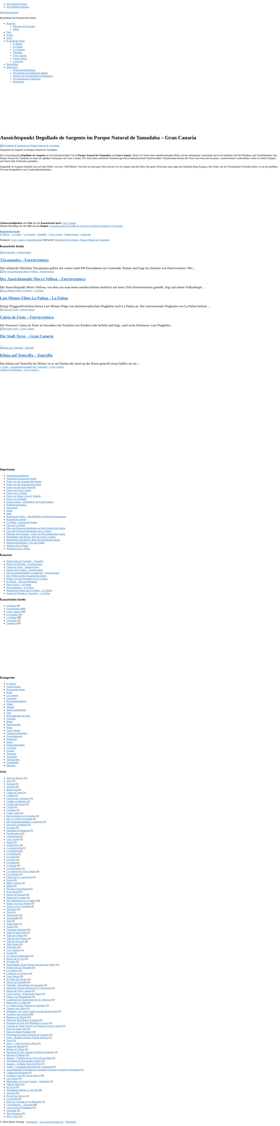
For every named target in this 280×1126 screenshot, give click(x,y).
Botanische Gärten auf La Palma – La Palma (29, 590)
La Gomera (29, 234)
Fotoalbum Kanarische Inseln (21, 478)
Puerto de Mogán (15, 1046)
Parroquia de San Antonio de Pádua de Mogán (30, 1052)
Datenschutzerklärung (17, 475)
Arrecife (10, 786)
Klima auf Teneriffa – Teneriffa (26, 355)
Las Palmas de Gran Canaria (21, 871)
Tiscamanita (12, 918)
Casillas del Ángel (15, 804)
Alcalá (9, 953)
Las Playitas (12, 874)
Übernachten (13, 759)
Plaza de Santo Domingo (19, 1031)
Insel (8, 513)
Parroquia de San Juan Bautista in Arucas (27, 1023)
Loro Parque (12, 976)
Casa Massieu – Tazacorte (19, 1104)
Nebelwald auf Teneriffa (18, 967)
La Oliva (11, 859)
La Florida (11, 853)
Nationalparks (13, 724)
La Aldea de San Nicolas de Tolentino (25, 1005)
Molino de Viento (15, 1049)
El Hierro (5, 234)
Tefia (9, 912)
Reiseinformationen (16, 701)
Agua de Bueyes (14, 778)
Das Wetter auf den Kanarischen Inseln (26, 575)
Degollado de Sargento (66, 240)
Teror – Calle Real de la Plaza (21, 1043)
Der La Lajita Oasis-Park (19, 818)
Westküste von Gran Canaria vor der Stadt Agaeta (31, 1011)
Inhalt (9, 510)
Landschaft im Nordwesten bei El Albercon (28, 999)
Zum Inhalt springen (16, 4)
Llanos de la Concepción (19, 877)
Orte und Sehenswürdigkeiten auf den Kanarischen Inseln (35, 528)
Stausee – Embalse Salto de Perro (23, 1063)
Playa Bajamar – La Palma (20, 587)
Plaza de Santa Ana (16, 1028)
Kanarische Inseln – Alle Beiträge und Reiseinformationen (36, 516)
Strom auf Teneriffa (16, 982)
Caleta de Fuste (14, 792)
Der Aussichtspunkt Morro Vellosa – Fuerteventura (42, 279)
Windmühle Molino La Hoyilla (22, 1090)
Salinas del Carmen (16, 897)
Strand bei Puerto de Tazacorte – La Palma (28, 593)
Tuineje (10, 926)
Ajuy (9, 781)
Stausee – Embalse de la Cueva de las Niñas (29, 1058)
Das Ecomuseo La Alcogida (20, 816)
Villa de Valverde (15, 941)
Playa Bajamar (13, 1113)
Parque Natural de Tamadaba (94, 240)
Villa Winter (12, 944)
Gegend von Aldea (16, 1008)
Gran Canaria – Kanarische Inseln (23, 993)
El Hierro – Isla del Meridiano (21, 581)
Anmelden (70, 1121)
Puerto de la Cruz (15, 958)
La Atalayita (12, 851)
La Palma (16, 234)
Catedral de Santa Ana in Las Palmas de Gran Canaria (34, 1026)
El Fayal (10, 1087)
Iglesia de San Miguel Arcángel (22, 1020)
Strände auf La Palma (17, 545)
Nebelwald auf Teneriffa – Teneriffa (24, 561)
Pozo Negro (12, 891)
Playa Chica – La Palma (18, 584)
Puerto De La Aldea (16, 1002)
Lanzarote (86, 234)
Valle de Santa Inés (16, 932)
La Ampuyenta (14, 848)
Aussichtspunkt (34, 240)
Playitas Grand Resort (17, 888)
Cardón (10, 795)
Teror (9, 1040)
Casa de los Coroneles (17, 798)
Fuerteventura (71, 234)
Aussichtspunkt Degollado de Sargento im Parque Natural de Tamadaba (86, 226)
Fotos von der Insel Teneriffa (21, 487)
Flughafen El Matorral (17, 830)
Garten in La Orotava (17, 973)
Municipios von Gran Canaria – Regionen (27, 1081)
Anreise (10, 750)
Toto (8, 921)
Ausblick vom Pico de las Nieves (23, 1075)
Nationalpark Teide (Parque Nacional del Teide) (30, 964)
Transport (11, 753)
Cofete (9, 807)
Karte (9, 692)
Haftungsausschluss (16, 504)
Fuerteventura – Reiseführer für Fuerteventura (29, 502)
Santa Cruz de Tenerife (18, 906)
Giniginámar (12, 836)
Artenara (10, 1093)
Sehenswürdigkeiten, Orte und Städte (25, 542)
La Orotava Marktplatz (18, 956)
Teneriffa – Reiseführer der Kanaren (24, 985)
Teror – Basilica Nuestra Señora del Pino (27, 1037)
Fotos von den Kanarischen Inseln (23, 481)
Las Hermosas (13, 868)
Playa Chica (12, 1116)
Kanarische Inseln (9, 12)
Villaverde (11, 947)
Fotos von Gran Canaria (18, 490)
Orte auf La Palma (15, 525)
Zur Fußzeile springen (17, 7)
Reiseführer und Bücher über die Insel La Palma (31, 537)
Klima (9, 721)
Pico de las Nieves (15, 1096)
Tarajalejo (11, 909)
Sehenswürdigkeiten (16, 733)
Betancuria (12, 789)
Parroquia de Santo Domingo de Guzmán (27, 1034)
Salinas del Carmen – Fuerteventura (24, 570)
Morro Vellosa (13, 883)
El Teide (10, 961)
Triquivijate (12, 923)
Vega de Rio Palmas (16, 938)
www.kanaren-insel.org (51, 1121)
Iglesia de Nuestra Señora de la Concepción (28, 988)
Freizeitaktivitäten (15, 745)
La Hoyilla (12, 1098)
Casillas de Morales (16, 801)
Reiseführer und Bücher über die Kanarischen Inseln (33, 539)
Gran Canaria (69, 223)
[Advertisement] (97, 108)
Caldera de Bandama (17, 1072)
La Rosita (11, 865)
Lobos (9, 880)
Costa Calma (13, 813)
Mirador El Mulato (16, 1055)
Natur (9, 727)
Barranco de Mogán (16, 1017)
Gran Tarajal (12, 839)
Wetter (9, 704)
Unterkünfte (12, 762)
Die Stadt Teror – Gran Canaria (26, 336)
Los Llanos (12, 1078)
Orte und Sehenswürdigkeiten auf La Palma (28, 531)
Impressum (12, 507)
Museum (10, 765)
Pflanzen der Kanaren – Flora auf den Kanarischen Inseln (35, 534)
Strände (10, 707)
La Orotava (12, 970)
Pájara (9, 886)
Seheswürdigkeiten (16, 710)
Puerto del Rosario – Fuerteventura (24, 564)
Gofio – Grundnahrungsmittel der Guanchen (29, 1066)
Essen (9, 742)
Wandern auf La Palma (18, 548)
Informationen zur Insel (18, 715)
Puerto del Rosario (15, 894)
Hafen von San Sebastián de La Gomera (27, 578)
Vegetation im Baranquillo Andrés (23, 1061)
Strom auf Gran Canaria (18, 991)
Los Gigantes (13, 950)
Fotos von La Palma (16, 493)
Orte (8, 713)
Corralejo (11, 810)
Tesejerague (12, 915)
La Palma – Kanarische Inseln (21, 522)
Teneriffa (42, 234)
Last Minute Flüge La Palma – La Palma (34, 298)
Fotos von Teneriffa (16, 499)
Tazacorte (11, 1110)
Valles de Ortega (14, 935)
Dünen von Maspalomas (18, 996)
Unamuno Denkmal (16, 929)
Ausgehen (11, 756)
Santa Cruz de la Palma (18, 903)
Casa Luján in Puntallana (19, 1107)
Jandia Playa (12, 845)
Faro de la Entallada (16, 824)
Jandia (9, 842)
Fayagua (10, 827)
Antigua (10, 783)
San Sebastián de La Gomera (21, 900)
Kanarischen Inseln (16, 519)
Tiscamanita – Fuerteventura (24, 260)
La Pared (11, 862)
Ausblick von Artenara (18, 1014)
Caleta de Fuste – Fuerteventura (27, 317)
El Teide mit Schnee (16, 979)
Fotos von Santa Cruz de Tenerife (23, 496)
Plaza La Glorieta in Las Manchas (23, 1101)
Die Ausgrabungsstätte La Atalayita (24, 821)
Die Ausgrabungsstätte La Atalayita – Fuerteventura (32, 573)
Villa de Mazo (13, 1084)
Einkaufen (11, 739)
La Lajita (11, 856)
